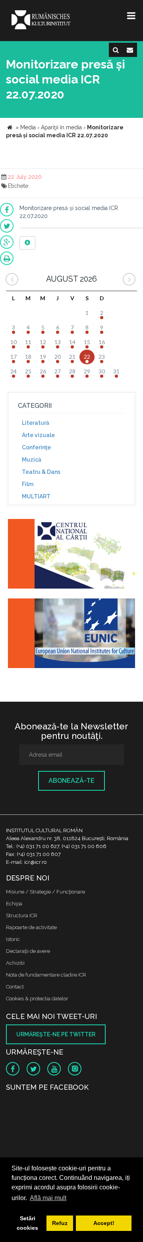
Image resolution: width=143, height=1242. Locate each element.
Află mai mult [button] (48, 1198)
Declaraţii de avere (28, 951)
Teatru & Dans (41, 472)
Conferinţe (36, 447)
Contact (15, 987)
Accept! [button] (103, 1223)
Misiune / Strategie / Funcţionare (45, 892)
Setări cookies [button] (27, 1223)
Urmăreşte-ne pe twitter (55, 1034)
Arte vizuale (38, 435)
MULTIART (36, 496)
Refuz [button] (60, 1223)
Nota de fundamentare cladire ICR (46, 975)
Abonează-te (71, 780)
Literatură (35, 423)
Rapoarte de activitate (31, 927)
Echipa (14, 904)
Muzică (31, 459)
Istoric (13, 939)
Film (27, 484)
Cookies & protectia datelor (37, 999)
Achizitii (15, 963)
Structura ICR (21, 915)
